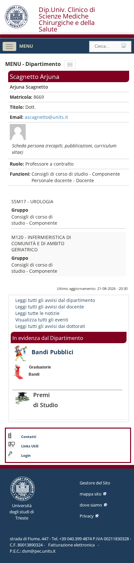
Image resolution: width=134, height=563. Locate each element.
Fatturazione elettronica (71, 545)
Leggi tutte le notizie (37, 313)
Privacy (87, 516)
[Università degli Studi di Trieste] (16, 27)
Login (26, 455)
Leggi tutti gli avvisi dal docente (49, 307)
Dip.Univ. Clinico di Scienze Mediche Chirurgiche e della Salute (67, 19)
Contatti (28, 436)
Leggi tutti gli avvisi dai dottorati (50, 326)
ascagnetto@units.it (46, 117)
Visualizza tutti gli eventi (41, 320)
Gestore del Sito (95, 483)
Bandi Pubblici (53, 352)
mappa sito (90, 494)
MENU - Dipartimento (33, 64)
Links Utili (29, 446)
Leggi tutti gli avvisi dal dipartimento (55, 300)
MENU (26, 46)
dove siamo (91, 505)
